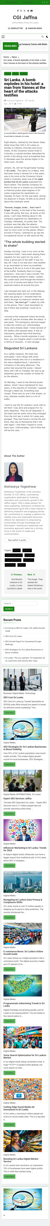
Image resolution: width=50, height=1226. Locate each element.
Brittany (27, 550)
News (15, 73)
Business (7, 693)
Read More (9, 713)
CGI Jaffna (25, 17)
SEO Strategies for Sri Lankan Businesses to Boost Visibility (22, 2)
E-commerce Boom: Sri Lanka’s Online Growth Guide (23, 952)
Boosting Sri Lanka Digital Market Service (20, 1160)
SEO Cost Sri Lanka (13, 636)
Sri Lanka (28, 560)
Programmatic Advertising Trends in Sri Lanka (24, 1004)
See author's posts (17, 540)
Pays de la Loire (13, 560)
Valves (22, 565)
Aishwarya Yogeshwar (15, 100)
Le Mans (29, 555)
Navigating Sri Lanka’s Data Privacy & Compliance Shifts (22, 901)
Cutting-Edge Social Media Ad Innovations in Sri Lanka (18, 1108)
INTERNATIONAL (23, 794)
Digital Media (18, 693)
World (24, 73)
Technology (30, 693)
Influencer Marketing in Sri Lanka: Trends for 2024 (24, 849)
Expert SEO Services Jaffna (17, 798)
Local (7, 73)
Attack (16, 550)
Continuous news (14, 555)
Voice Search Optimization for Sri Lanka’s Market (24, 1056)
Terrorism (10, 565)
